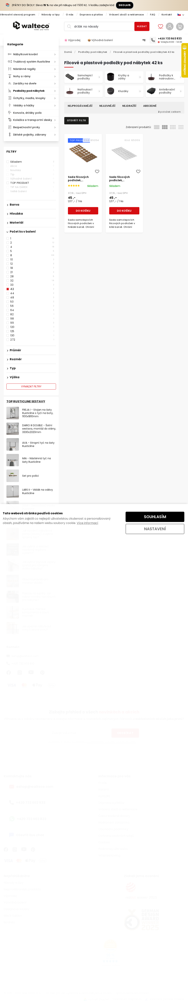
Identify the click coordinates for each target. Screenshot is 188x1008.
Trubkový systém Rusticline (31, 61)
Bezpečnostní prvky (26, 127)
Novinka (32, 170)
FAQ (152, 14)
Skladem (32, 162)
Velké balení (32, 191)
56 (32, 306)
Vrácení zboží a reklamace (126, 14)
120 (32, 327)
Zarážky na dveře (25, 83)
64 (32, 310)
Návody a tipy (50, 14)
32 (32, 280)
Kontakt (167, 14)
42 (32, 289)
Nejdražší (129, 106)
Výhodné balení (32, 178)
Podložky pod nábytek (29, 91)
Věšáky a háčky (23, 105)
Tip (32, 174)
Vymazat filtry (31, 386)
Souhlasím (155, 516)
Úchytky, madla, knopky (29, 98)
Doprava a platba (91, 14)
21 (32, 272)
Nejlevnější (107, 106)
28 (32, 276)
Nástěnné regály (24, 69)
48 (32, 297)
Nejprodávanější (80, 106)
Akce (32, 166)
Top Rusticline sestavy (25, 401)
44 (32, 293)
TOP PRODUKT (32, 183)
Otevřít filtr (76, 120)
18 (32, 268)
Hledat (142, 26)
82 (32, 314)
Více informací (87, 523)
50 (32, 302)
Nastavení (155, 529)
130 (32, 335)
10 (32, 259)
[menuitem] (74, 40)
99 (32, 323)
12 (32, 264)
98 (32, 318)
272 (32, 340)
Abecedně (149, 106)
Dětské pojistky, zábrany (29, 134)
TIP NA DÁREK (32, 187)
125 (32, 331)
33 (32, 285)
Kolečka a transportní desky (32, 120)
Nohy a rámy (21, 76)
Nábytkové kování (25, 54)
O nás (69, 14)
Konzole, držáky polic (27, 113)
